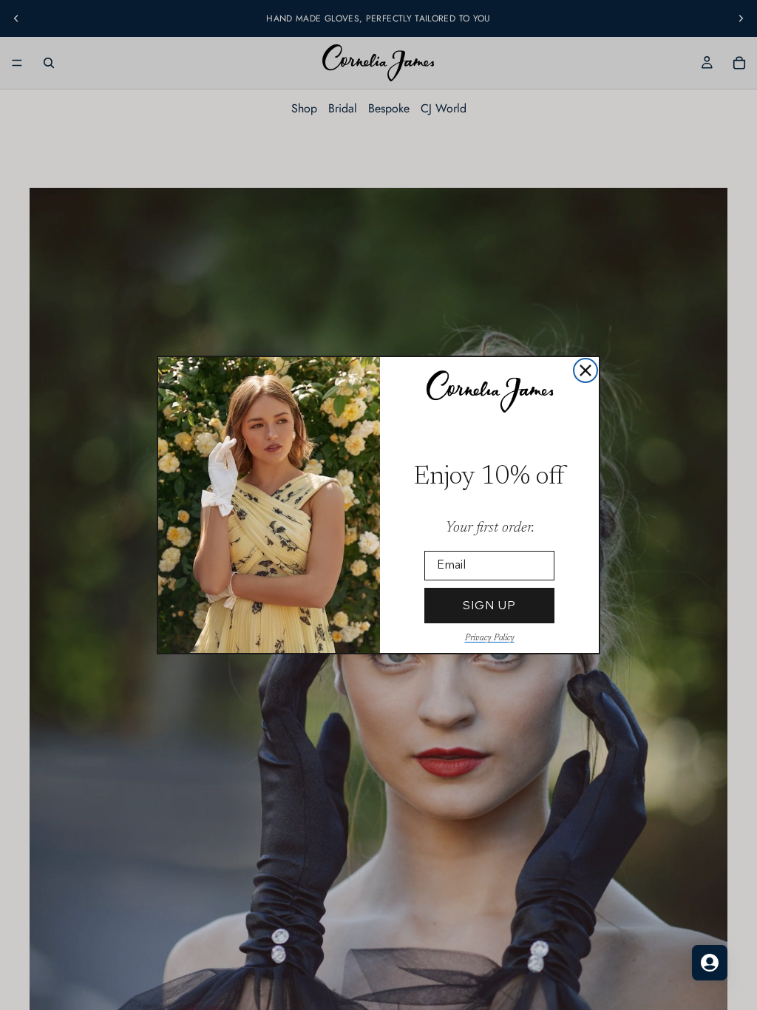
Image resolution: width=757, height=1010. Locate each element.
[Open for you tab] (709, 962)
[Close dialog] (585, 370)
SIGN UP (489, 605)
